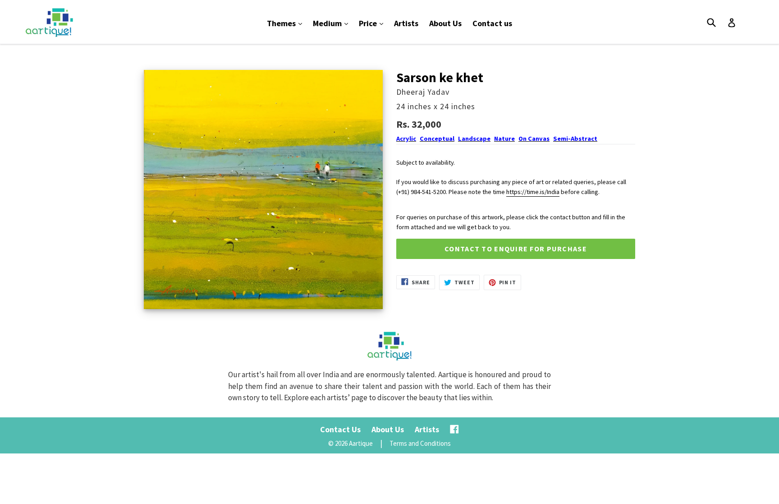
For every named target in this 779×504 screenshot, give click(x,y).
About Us (445, 23)
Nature (504, 138)
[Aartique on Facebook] (454, 429)
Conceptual (437, 138)
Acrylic (406, 138)
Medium (333, 23)
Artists (406, 23)
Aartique (361, 443)
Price (373, 23)
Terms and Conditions (420, 443)
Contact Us (340, 429)
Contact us (492, 23)
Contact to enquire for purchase (515, 248)
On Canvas (534, 138)
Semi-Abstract (575, 138)
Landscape (474, 138)
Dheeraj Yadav (422, 92)
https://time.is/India (532, 192)
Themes (287, 23)
